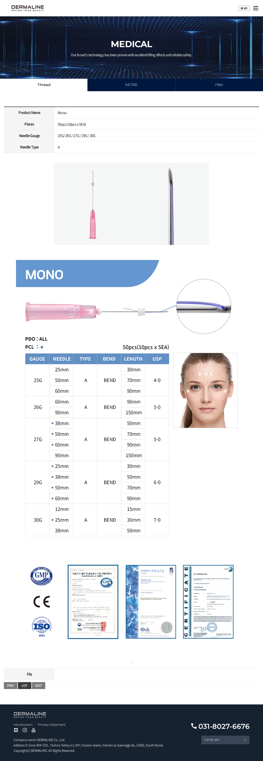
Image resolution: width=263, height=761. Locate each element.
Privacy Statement (51, 725)
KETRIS (131, 85)
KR (245, 8)
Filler (219, 85)
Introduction (22, 725)
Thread (43, 85)
